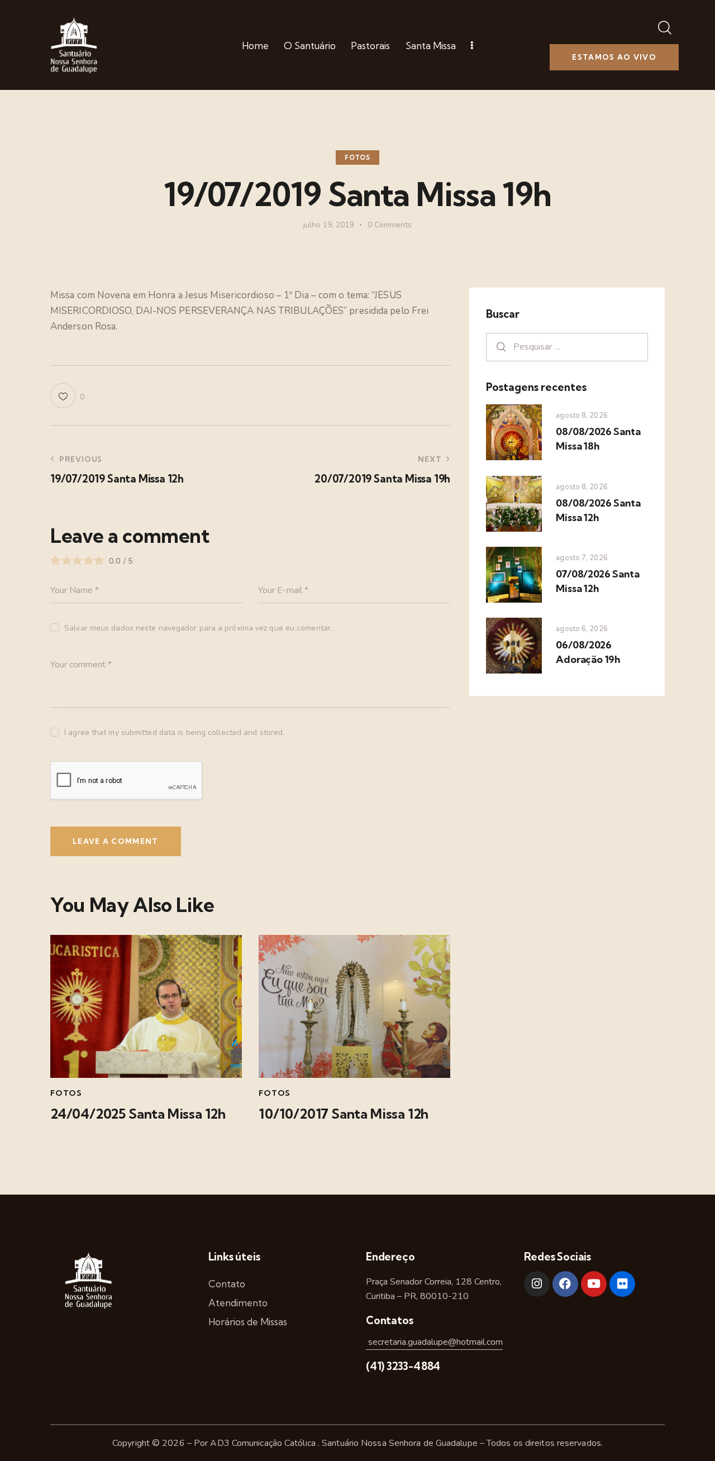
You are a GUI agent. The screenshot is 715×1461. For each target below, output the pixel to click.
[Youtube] (594, 1284)
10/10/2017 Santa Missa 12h (343, 1114)
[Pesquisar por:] (567, 346)
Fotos (357, 157)
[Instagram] (537, 1284)
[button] (67, 395)
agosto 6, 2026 (581, 629)
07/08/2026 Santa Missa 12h (597, 581)
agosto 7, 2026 (581, 558)
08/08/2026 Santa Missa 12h (598, 510)
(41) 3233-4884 (403, 1366)
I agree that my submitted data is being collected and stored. (174, 732)
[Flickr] (622, 1284)
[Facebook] (565, 1284)
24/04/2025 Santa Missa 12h (138, 1114)
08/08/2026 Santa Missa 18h (598, 438)
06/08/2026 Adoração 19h (588, 652)
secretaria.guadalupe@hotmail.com (434, 1342)
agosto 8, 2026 (581, 415)
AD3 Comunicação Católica (264, 1443)
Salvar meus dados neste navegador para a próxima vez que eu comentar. (198, 628)
